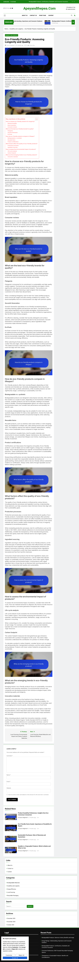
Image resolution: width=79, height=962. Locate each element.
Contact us (33, 15)
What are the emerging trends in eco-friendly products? (21, 155)
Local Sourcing (11, 892)
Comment (10, 756)
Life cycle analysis (12, 151)
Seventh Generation (13, 132)
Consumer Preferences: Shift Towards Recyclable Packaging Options (50, 1)
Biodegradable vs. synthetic (15, 138)
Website (9, 788)
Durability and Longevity (11, 35)
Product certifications (13, 141)
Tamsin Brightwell (11, 45)
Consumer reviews (12, 127)
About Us (24, 15)
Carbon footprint (12, 153)
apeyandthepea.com (39, 8)
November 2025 (11, 921)
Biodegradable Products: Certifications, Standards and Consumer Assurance (57, 21)
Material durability (12, 123)
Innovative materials (13, 156)
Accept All (15, 958)
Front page (42, 15)
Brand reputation (12, 125)
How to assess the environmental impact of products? (21, 149)
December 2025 (11, 918)
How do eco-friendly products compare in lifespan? (20, 136)
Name (9, 775)
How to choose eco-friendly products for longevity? (20, 121)
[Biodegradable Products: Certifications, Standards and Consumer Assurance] (32, 23)
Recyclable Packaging (12, 895)
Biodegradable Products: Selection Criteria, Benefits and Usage (58, 937)
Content (51, 15)
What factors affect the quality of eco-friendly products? (21, 143)
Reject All (21, 955)
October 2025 (10, 925)
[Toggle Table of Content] (35, 119)
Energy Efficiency (11, 889)
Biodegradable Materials (13, 882)
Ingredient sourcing (12, 147)
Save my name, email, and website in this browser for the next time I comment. (28, 794)
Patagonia (10, 130)
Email (8, 781)
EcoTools (10, 134)
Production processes (13, 145)
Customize (9, 955)
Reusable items (11, 140)
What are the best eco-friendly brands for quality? (20, 129)
